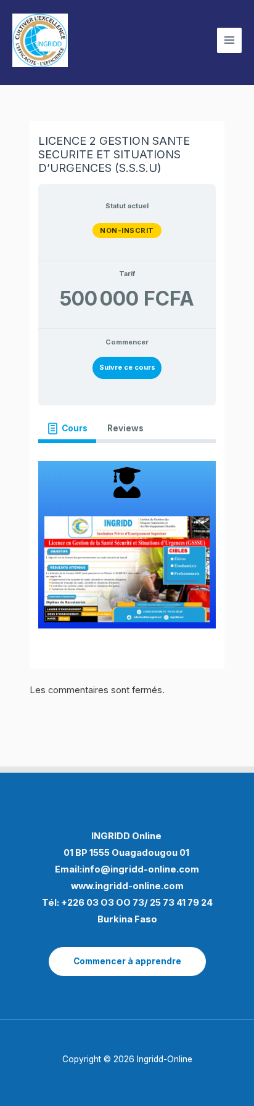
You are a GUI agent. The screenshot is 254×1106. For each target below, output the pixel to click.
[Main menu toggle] (229, 40)
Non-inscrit (127, 230)
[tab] (67, 429)
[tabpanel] (126, 544)
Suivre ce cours (127, 367)
